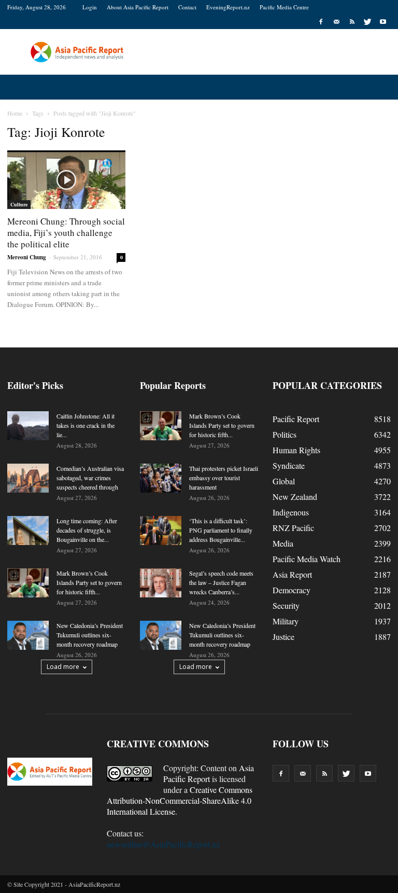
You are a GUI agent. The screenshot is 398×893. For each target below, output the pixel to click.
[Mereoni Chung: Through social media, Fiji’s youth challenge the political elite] (66, 179)
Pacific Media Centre (284, 7)
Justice (283, 636)
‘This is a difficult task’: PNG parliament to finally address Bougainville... (220, 530)
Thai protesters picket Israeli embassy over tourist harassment (223, 477)
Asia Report (292, 574)
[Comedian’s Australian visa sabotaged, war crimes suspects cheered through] (28, 478)
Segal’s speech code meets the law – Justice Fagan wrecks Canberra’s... (221, 582)
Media (283, 543)
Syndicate (289, 465)
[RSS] (352, 22)
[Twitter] (367, 22)
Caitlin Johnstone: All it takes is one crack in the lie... (85, 425)
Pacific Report (296, 418)
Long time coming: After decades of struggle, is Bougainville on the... (86, 530)
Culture (18, 204)
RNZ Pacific (293, 527)
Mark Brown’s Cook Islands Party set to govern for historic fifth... (89, 582)
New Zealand (295, 496)
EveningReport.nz (228, 7)
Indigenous (291, 512)
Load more (63, 666)
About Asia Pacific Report (137, 7)
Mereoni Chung (26, 257)
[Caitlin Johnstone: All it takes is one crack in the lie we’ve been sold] (28, 425)
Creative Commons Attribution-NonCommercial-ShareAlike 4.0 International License (179, 800)
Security (286, 605)
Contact (187, 7)
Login (89, 7)
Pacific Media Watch (306, 558)
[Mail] (336, 22)
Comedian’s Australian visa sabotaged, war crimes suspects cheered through (90, 477)
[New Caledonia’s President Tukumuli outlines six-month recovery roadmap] (28, 635)
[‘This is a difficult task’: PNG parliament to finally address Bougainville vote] (160, 530)
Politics (284, 434)
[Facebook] (321, 22)
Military (285, 621)
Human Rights (296, 449)
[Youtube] (383, 22)
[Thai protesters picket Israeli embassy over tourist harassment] (160, 478)
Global (284, 481)
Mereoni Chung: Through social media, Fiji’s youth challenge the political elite (66, 232)
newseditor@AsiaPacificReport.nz (163, 844)
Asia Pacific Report (208, 773)
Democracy (291, 589)
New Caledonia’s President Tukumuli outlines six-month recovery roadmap (89, 634)
